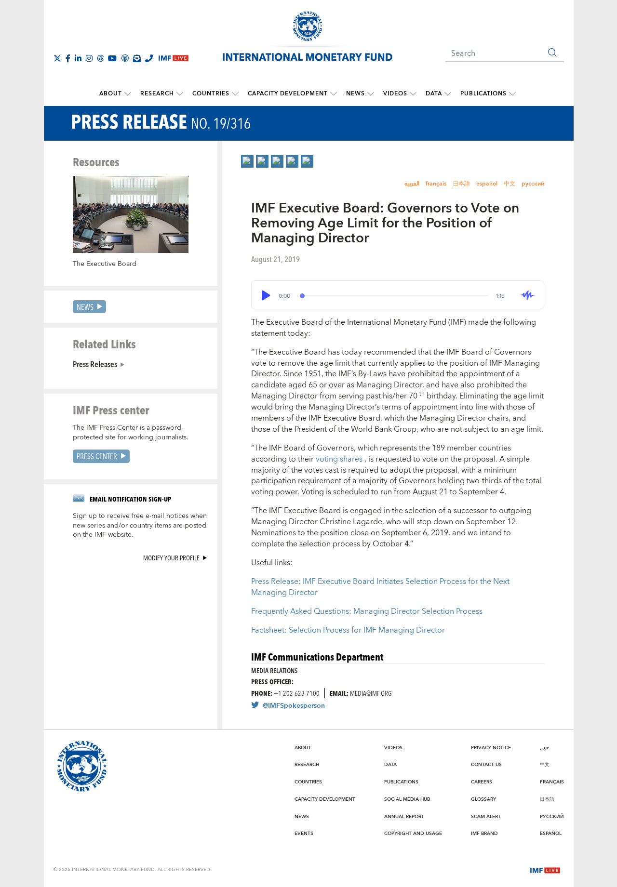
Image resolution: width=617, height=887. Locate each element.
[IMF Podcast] (125, 58)
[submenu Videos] (413, 94)
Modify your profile (171, 558)
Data (434, 94)
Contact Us (486, 764)
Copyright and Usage (413, 833)
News (355, 94)
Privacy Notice (491, 747)
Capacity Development (288, 94)
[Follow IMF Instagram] (89, 58)
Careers (481, 782)
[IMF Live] (545, 869)
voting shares (340, 459)
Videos (395, 94)
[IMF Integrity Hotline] (149, 58)
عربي (544, 747)
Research (157, 94)
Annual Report (404, 816)
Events (304, 833)
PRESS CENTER (97, 456)
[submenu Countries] (235, 94)
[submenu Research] (180, 94)
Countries (210, 94)
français (436, 184)
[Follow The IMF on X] (57, 58)
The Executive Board (104, 264)
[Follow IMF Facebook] (68, 58)
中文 (509, 184)
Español (551, 833)
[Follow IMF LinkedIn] (78, 58)
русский (533, 184)
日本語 (461, 184)
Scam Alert (486, 816)
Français (552, 782)
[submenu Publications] (512, 94)
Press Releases (95, 363)
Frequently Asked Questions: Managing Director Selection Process (367, 611)
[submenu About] (128, 94)
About (110, 94)
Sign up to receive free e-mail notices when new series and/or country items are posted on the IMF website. (140, 525)
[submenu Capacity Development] (333, 94)
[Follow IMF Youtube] (112, 58)
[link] (247, 161)
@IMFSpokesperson (294, 706)
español (486, 184)
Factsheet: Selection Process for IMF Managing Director (348, 630)
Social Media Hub (407, 799)
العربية (411, 184)
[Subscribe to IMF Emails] (137, 58)
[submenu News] (370, 94)
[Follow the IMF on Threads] (100, 58)
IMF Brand (484, 833)
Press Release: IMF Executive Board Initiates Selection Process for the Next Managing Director (380, 587)
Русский (552, 816)
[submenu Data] (448, 94)
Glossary (483, 799)
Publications (483, 94)
